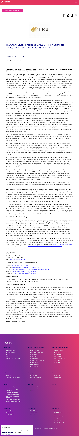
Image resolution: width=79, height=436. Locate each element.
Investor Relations (10, 414)
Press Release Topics (11, 387)
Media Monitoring (34, 358)
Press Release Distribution (36, 352)
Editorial (56, 418)
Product (55, 387)
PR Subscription (33, 375)
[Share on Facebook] (64, 15)
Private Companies (10, 352)
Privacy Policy (55, 428)
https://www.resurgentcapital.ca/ (62, 244)
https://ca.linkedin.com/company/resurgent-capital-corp (45, 246)
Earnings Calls (57, 356)
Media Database (34, 354)
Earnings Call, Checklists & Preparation (12, 397)
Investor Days (57, 360)
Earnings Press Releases (60, 358)
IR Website (56, 352)
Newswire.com (33, 412)
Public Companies (10, 350)
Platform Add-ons (58, 377)
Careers (8, 416)
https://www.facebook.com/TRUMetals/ (25, 273)
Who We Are (9, 410)
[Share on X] (68, 15)
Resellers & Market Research (13, 358)
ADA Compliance (58, 354)
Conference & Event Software (13, 377)
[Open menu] (76, 2)
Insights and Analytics (35, 364)
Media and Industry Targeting (37, 360)
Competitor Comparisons (12, 392)
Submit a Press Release (35, 377)
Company (56, 391)
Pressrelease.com (34, 414)
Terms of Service (47, 428)
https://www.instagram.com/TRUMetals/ (25, 271)
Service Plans (57, 375)
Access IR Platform (58, 350)
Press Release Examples (36, 389)
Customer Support (58, 416)
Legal (7, 356)
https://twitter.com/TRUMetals (20, 265)
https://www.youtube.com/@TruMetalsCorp (25, 267)
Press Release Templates (36, 387)
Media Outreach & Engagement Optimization (13, 389)
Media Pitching (33, 356)
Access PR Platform (34, 350)
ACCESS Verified (34, 366)
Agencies (8, 354)
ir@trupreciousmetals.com (18, 259)
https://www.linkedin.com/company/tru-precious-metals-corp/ (31, 269)
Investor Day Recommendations (13, 401)
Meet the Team (9, 412)
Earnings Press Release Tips (13, 399)
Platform (56, 389)
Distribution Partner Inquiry (60, 422)
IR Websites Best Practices (12, 394)
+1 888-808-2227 (58, 412)
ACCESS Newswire (34, 410)
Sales (55, 414)
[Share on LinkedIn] (72, 15)
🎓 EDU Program (34, 391)
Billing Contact (57, 420)
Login (55, 410)
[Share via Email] (76, 15)
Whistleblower (57, 362)
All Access (8, 375)
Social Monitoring (34, 362)
